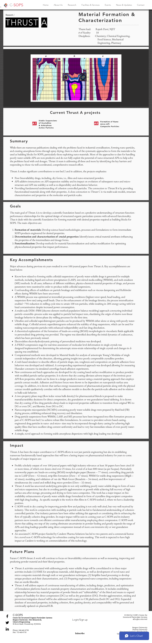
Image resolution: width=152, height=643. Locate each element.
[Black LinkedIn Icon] (7, 629)
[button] (76, 78)
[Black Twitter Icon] (7, 622)
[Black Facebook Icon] (7, 616)
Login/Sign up (80, 619)
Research (9, 15)
